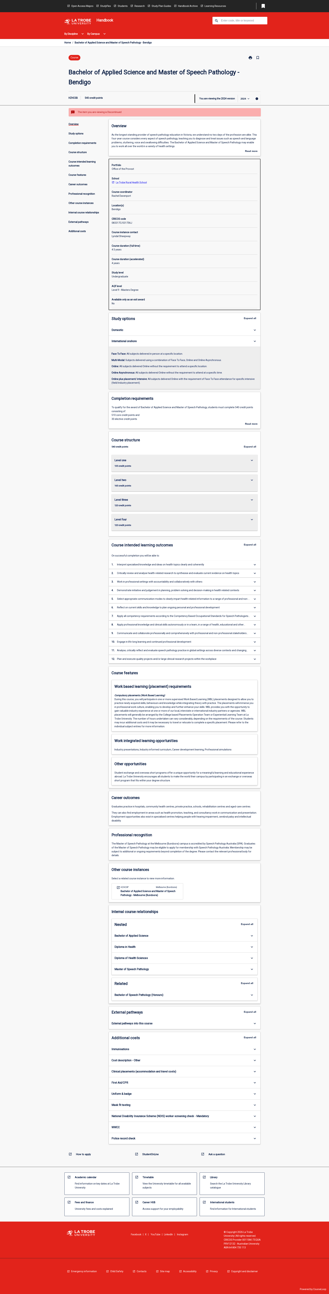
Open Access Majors (82, 6)
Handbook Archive (188, 6)
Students (123, 6)
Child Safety (116, 1271)
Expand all (250, 318)
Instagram (182, 1234)
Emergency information (84, 1271)
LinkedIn (168, 1234)
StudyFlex (105, 6)
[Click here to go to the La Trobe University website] (77, 22)
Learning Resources (215, 6)
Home (67, 42)
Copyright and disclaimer (244, 1271)
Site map (165, 1271)
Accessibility (190, 1271)
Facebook (136, 1234)
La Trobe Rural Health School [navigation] (131, 182)
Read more (251, 151)
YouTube (155, 1234)
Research (140, 6)
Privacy (214, 1271)
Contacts (142, 1271)
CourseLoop (319, 1289)
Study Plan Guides (161, 6)
